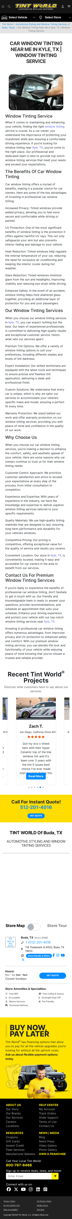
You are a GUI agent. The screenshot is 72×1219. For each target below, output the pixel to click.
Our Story (12, 1109)
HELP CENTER (48, 1105)
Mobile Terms (42, 1205)
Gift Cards (13, 1141)
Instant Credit (15, 1145)
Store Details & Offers (39, 955)
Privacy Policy (9, 1201)
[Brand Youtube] (63, 955)
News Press (46, 1141)
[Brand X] (23, 959)
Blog (42, 1137)
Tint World (7, 24)
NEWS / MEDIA (49, 1133)
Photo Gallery (48, 1149)
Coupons (12, 1137)
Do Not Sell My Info (11, 1205)
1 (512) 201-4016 (38, 942)
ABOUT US (13, 1105)
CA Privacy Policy (44, 1201)
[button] (3, 6)
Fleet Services (15, 1149)
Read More (36, 776)
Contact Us (46, 1126)
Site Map (40, 1210)
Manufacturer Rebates (20, 1154)
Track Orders (47, 1113)
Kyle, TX (37, 147)
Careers (11, 1121)
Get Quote (36, 815)
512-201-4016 (36, 807)
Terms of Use (48, 1121)
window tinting (54, 126)
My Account (47, 1109)
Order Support (48, 1117)
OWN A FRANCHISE (52, 1154)
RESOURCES (14, 1133)
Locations (12, 1126)
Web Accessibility (10, 1210)
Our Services (14, 1117)
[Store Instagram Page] (57, 955)
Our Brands (13, 1113)
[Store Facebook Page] (54, 955)
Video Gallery (48, 1145)
